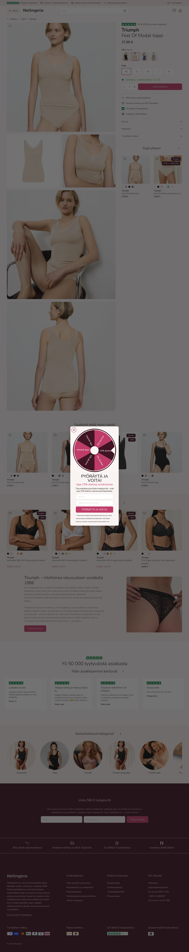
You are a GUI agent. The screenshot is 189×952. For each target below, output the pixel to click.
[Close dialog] (73, 429)
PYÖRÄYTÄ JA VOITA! (94, 509)
